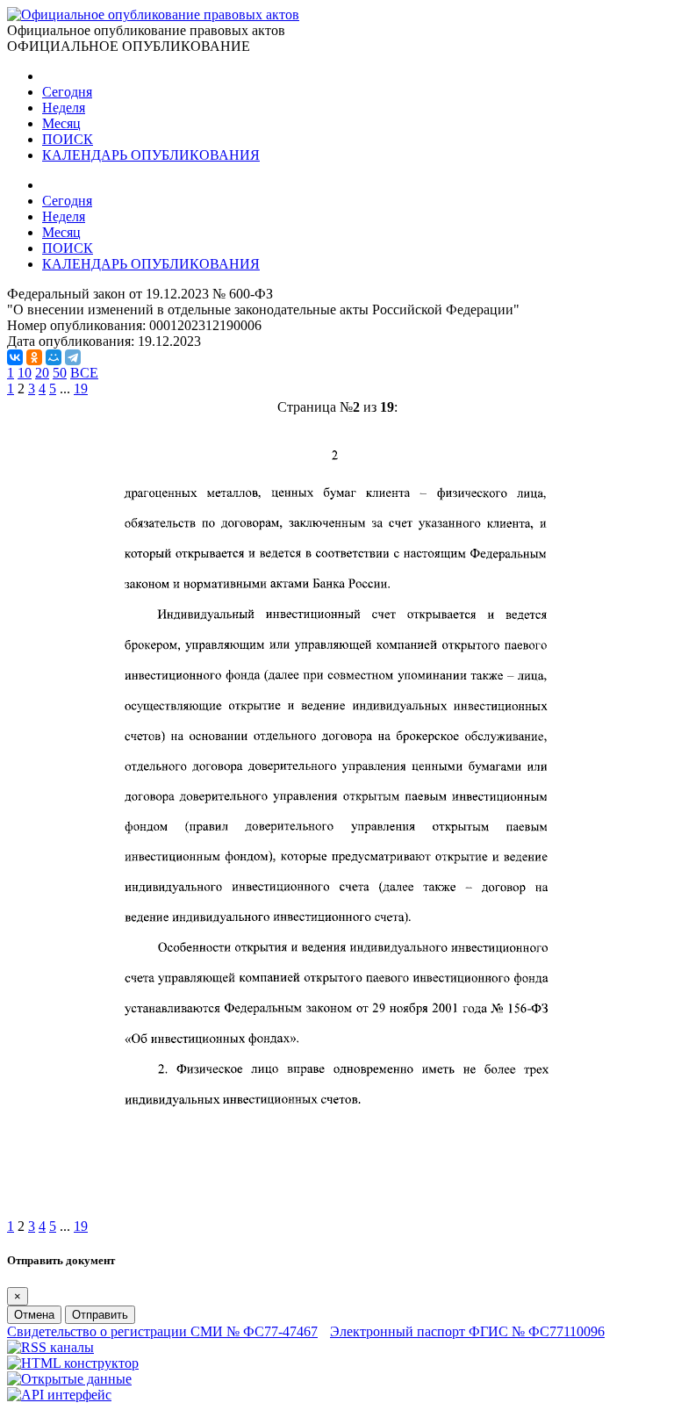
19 (81, 388)
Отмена (34, 1314)
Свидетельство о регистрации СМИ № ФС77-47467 (162, 1331)
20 (42, 372)
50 (60, 372)
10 (25, 372)
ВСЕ (84, 372)
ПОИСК (67, 139)
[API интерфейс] (59, 1394)
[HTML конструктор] (73, 1363)
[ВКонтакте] (15, 357)
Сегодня (67, 91)
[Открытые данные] (69, 1378)
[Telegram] (73, 357)
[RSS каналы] (50, 1347)
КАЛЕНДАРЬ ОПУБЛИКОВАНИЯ (151, 154)
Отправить (100, 1314)
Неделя (63, 107)
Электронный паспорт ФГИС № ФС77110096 (467, 1331)
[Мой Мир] (53, 357)
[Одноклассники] (34, 357)
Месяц (61, 123)
